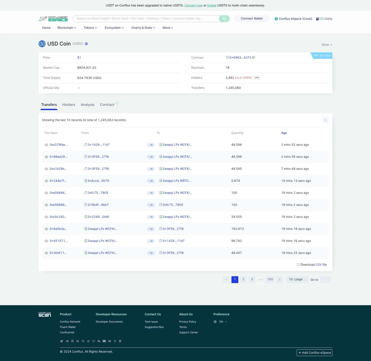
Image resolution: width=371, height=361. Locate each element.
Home (46, 28)
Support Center (188, 332)
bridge (211, 5)
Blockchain (65, 28)
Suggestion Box (154, 327)
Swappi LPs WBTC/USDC (177, 181)
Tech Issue (151, 321)
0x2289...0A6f (98, 217)
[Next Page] (279, 279)
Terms (183, 327)
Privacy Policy (187, 321)
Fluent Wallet (68, 327)
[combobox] (146, 18)
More (166, 28)
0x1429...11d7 (99, 145)
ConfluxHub (67, 332)
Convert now (193, 5)
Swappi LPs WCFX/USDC (177, 145)
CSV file (321, 265)
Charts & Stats (141, 28)
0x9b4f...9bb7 (98, 205)
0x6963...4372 (240, 57)
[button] (49, 105)
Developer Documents (109, 321)
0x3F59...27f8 (98, 157)
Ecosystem (112, 28)
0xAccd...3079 (98, 181)
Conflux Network (70, 321)
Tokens (89, 28)
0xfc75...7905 (98, 193)
